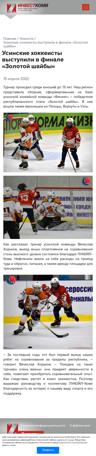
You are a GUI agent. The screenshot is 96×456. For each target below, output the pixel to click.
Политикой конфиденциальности (55, 443)
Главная (9, 39)
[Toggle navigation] (85, 7)
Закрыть (48, 450)
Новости (26, 39)
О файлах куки (80, 425)
